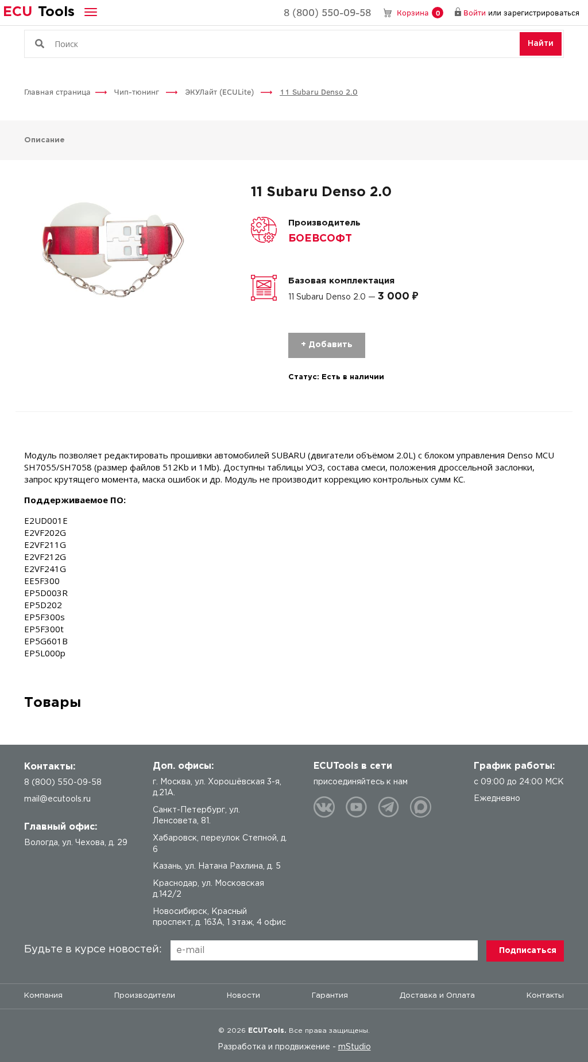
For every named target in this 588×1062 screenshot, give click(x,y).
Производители (144, 996)
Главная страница (57, 91)
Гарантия (330, 996)
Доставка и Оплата (437, 996)
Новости (243, 996)
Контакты (545, 996)
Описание (44, 140)
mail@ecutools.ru (57, 799)
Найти (541, 43)
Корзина (418, 12)
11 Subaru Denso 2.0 (319, 91)
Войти (474, 12)
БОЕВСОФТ (320, 238)
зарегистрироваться (541, 12)
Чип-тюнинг (137, 91)
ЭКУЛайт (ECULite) (220, 91)
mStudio (354, 1047)
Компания (43, 996)
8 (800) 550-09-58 (327, 12)
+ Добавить (327, 344)
